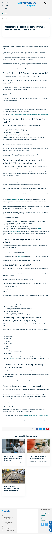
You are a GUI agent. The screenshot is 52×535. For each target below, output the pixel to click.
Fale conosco (44, 518)
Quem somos (44, 512)
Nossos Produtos (45, 513)
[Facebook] (42, 524)
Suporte (43, 515)
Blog (42, 517)
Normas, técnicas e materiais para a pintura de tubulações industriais (13, 458)
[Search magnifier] (50, 19)
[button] (37, 429)
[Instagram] (46, 524)
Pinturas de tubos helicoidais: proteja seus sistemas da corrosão (11, 488)
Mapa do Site (44, 520)
